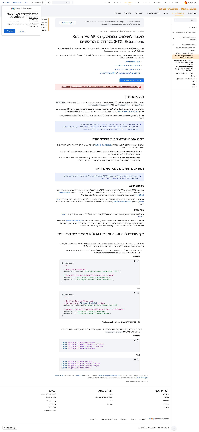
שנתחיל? (10, 31)
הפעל (158, 2)
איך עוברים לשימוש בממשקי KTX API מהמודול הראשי (120, 73)
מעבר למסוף (17, 2)
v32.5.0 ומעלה (127, 112)
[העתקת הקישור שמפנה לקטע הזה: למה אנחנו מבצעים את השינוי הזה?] (90, 139)
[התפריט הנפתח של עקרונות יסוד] (172, 13)
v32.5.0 (88, 303)
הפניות (166, 397)
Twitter (110, 401)
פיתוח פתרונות (172, 2)
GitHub (166, 407)
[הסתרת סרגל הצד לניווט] (174, 428)
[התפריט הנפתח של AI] (163, 13)
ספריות (166, 404)
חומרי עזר (127, 13)
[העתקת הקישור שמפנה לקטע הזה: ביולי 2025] (132, 210)
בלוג (26, 2)
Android (142, 419)
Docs (129, 2)
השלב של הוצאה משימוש (122, 202)
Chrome (133, 419)
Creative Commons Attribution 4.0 (109, 376)
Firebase (141, 31)
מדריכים (166, 394)
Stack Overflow (51, 397)
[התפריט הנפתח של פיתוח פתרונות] (164, 2)
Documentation (189, 9)
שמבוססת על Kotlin (103, 145)
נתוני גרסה (53, 404)
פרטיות (160, 427)
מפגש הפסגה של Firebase (104, 397)
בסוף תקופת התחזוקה (74, 221)
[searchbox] (185, 20)
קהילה (119, 2)
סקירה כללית (192, 13)
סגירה (22, 31)
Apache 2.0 (79, 376)
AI (167, 13)
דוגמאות (118, 13)
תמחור (137, 2)
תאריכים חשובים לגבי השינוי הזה (127, 69)
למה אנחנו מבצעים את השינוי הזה (127, 66)
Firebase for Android (168, 9)
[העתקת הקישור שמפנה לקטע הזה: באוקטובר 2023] (127, 186)
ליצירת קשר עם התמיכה (48, 394)
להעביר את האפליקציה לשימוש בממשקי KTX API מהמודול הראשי (106, 127)
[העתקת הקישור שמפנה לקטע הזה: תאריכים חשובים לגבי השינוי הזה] (94, 169)
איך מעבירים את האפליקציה (131, 80)
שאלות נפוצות (51, 407)
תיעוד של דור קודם (50, 411)
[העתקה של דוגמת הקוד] (138, 261)
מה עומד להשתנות (133, 62)
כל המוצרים (93, 419)
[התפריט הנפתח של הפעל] (153, 2)
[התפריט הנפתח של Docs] (125, 2)
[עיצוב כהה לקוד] (134, 261)
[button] (186, 32)
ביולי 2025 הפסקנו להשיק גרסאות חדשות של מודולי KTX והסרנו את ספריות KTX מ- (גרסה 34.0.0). (100, 87)
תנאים (167, 427)
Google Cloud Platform (109, 419)
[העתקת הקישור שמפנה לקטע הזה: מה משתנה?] (123, 97)
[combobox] (62, 2)
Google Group (51, 401)
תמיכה (107, 2)
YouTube (109, 404)
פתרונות (147, 2)
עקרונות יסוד (179, 13)
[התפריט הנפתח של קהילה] (114, 2)
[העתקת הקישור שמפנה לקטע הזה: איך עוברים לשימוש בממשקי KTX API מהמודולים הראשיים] (142, 238)
